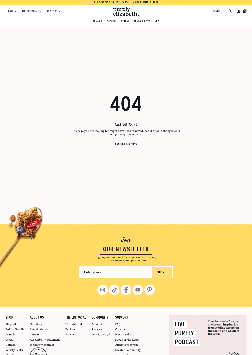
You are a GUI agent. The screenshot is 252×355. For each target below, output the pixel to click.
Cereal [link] (9, 339)
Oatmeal (112, 21)
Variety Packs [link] (14, 350)
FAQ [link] (118, 324)
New (157, 21)
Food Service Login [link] (127, 339)
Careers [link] (34, 334)
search (216, 11)
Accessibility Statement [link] (45, 339)
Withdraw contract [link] (42, 344)
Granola (98, 21)
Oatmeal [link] (10, 344)
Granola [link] (10, 334)
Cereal (125, 21)
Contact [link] (120, 329)
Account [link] (97, 324)
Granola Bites (142, 21)
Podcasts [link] (71, 334)
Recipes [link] (70, 329)
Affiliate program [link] (126, 344)
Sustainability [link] (39, 329)
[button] (238, 11)
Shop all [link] (10, 324)
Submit (162, 272)
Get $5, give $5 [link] (101, 334)
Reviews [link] (97, 329)
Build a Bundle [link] (14, 329)
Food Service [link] (123, 334)
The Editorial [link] (73, 324)
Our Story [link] (36, 324)
